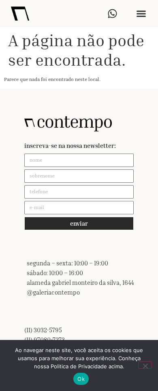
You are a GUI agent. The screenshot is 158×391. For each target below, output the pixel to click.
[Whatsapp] (112, 13)
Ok (81, 379)
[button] (141, 13)
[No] (145, 365)
